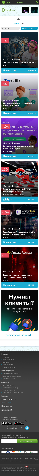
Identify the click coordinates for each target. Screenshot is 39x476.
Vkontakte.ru (5, 410)
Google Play (18, 423)
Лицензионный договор (10, 388)
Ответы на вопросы (8, 367)
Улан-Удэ (19, 2)
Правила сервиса (8, 365)
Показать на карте (28, 28)
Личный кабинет (37, 2)
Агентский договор (8, 385)
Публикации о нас (8, 359)
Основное (5, 357)
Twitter (8, 410)
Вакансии (5, 362)
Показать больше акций (18, 335)
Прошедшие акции (8, 379)
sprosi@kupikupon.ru (8, 399)
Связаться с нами (7, 402)
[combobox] (10, 28)
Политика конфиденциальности (12, 393)
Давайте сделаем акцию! (10, 374)
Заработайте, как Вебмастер (11, 376)
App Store (6, 423)
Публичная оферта (8, 390)
